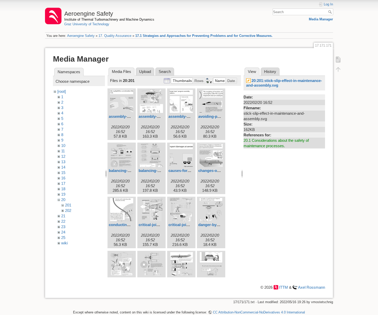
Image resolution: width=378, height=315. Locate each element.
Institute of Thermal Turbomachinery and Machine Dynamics (109, 19)
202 (68, 210)
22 (63, 221)
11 (63, 151)
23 (63, 227)
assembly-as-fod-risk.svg (131, 116)
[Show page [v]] (338, 59)
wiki (64, 243)
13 (63, 162)
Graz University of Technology (86, 24)
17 (63, 183)
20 (63, 199)
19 (63, 194)
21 (63, 216)
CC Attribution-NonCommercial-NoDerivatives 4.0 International (259, 312)
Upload (145, 71)
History (270, 71)
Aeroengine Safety (81, 36)
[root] (61, 91)
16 (63, 178)
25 (63, 237)
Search (330, 12)
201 (68, 205)
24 (63, 232)
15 (63, 172)
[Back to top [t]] (338, 69)
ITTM (283, 287)
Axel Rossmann (311, 287)
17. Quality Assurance (114, 36)
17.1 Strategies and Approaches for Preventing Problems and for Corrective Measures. (204, 36)
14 (63, 167)
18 (63, 189)
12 (63, 156)
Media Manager (321, 19)
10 (63, 145)
